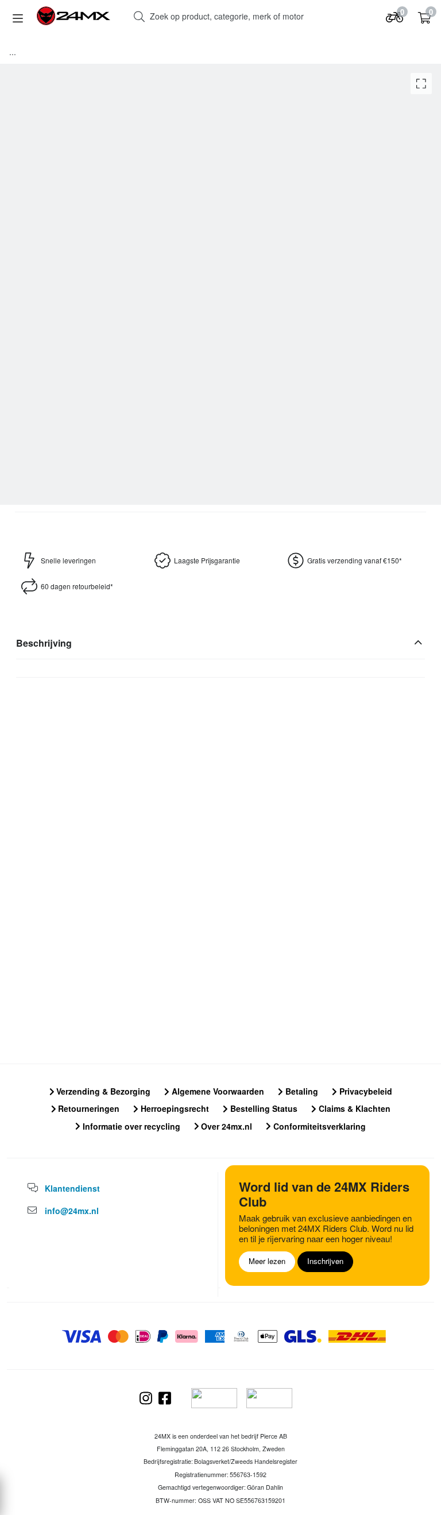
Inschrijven (325, 1260)
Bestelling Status (262, 1108)
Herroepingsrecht (173, 1108)
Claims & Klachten (353, 1108)
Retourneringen (87, 1108)
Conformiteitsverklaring (318, 1126)
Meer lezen (267, 1260)
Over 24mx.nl (225, 1126)
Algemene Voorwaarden (216, 1091)
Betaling (300, 1091)
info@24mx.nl (72, 1210)
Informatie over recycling (130, 1126)
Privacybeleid (364, 1091)
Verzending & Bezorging (102, 1091)
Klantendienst (72, 1188)
